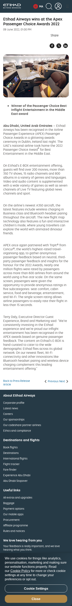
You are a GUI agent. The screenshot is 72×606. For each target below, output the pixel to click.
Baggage (8, 503)
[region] (36, 579)
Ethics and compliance (17, 430)
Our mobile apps (13, 514)
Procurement (11, 520)
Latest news (10, 408)
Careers (8, 414)
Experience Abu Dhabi (16, 475)
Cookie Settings (36, 588)
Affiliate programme (15, 525)
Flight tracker (11, 464)
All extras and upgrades (17, 497)
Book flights (10, 447)
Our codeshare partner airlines (22, 425)
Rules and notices (14, 531)
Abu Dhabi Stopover (15, 481)
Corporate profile (13, 403)
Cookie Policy (20, 571)
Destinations (11, 453)
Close (36, 599)
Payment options (13, 508)
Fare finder (10, 469)
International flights (15, 458)
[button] (38, 6)
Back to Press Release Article (16, 382)
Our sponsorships (13, 419)
